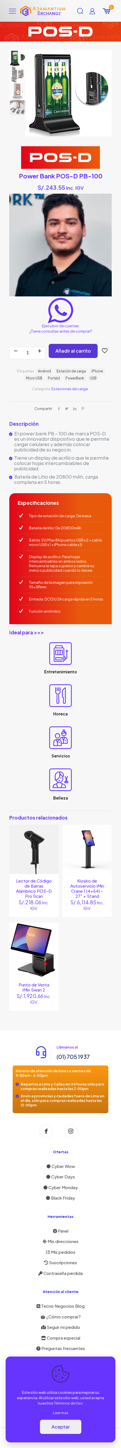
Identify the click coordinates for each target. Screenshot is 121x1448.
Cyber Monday (63, 1187)
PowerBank (75, 378)
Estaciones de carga (69, 388)
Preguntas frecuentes (63, 1348)
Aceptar (60, 1427)
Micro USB (34, 378)
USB (93, 378)
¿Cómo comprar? (63, 1316)
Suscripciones (62, 1262)
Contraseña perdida (62, 1273)
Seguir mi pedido (63, 1327)
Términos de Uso (68, 1403)
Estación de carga (71, 371)
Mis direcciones (63, 1241)
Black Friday (62, 1197)
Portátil (54, 378)
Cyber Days (62, 1176)
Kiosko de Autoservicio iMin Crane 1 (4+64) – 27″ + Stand (87, 888)
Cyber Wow (63, 1166)
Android (44, 371)
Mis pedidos (62, 1252)
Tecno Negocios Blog (62, 1306)
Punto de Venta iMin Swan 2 (34, 987)
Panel (62, 1230)
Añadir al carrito (73, 351)
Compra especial (63, 1337)
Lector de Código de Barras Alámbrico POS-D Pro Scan (34, 888)
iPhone (97, 371)
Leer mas (60, 1412)
